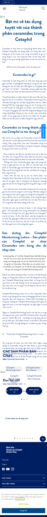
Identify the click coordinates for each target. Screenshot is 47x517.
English (4, 464)
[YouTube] (8, 469)
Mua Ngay (43, 132)
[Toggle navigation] (4, 8)
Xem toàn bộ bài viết (13, 384)
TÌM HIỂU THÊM (8, 484)
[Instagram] (13, 469)
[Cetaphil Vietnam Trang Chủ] (24, 8)
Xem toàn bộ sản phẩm (13, 359)
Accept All (23, 511)
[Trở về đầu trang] (43, 439)
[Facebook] (3, 469)
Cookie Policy (20, 499)
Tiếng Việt (5, 460)
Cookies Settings (23, 504)
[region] (23, 501)
